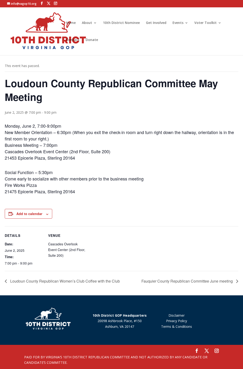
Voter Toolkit (205, 23)
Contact (72, 40)
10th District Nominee (121, 23)
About (87, 23)
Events (178, 23)
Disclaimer (176, 315)
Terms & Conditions (176, 326)
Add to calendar (29, 213)
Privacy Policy (176, 321)
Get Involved (156, 23)
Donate (92, 40)
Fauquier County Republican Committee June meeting (187, 281)
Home (71, 23)
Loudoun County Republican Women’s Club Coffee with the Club (64, 281)
